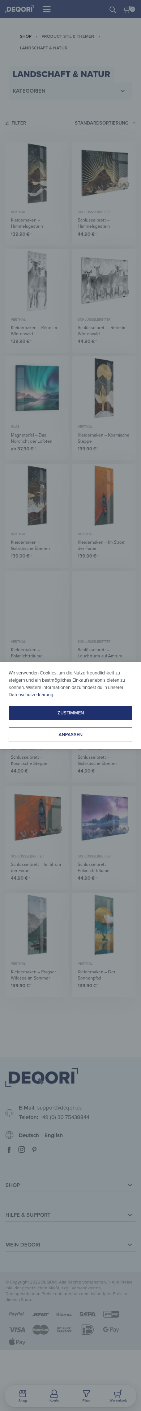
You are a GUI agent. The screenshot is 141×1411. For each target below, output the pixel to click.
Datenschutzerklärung (31, 695)
